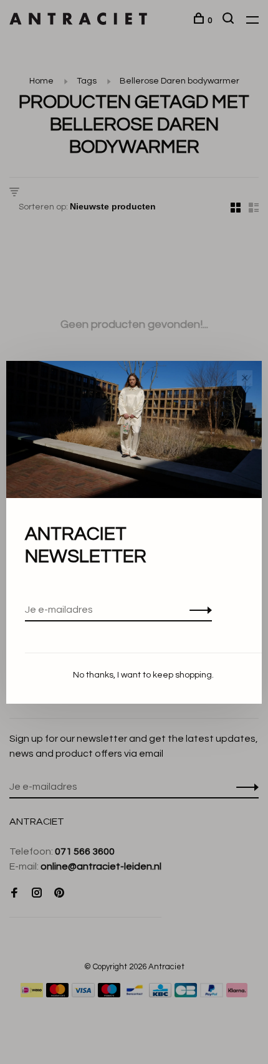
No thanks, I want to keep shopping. (143, 675)
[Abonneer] (197, 609)
